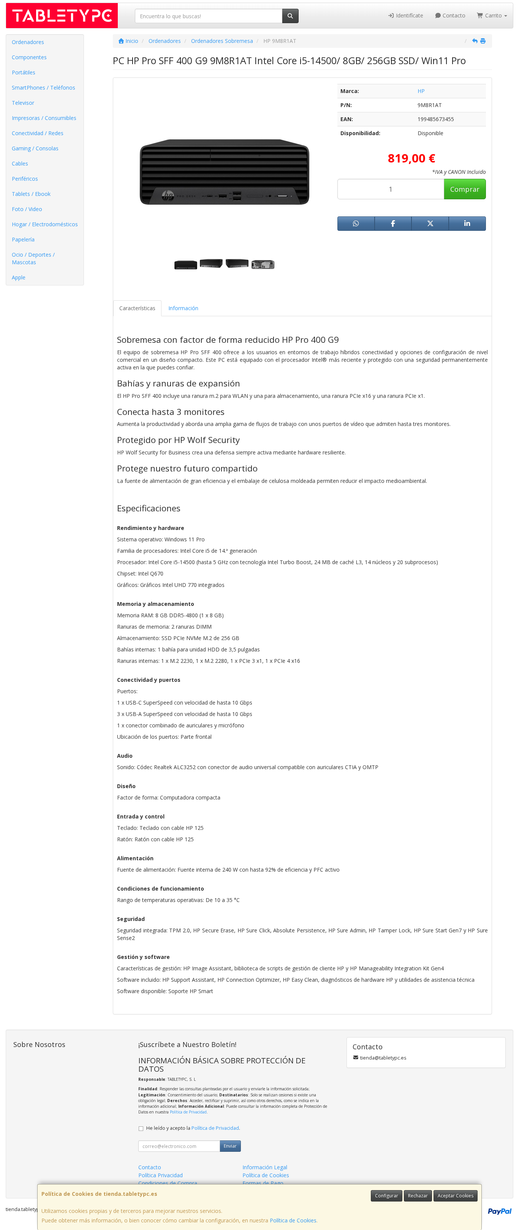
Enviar (230, 1146)
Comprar (464, 189)
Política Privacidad (160, 1175)
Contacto (453, 15)
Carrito (493, 15)
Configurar (386, 1195)
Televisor (23, 102)
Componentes (29, 57)
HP (421, 91)
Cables (20, 163)
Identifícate (408, 15)
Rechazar (418, 1195)
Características (137, 308)
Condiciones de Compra (167, 1183)
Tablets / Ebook (31, 193)
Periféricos (25, 178)
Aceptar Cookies (455, 1195)
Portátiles (23, 72)
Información (183, 308)
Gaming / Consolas (35, 148)
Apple (18, 277)
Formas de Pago (262, 1183)
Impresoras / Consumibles (44, 117)
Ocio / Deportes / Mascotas (33, 258)
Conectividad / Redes (37, 133)
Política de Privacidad (188, 1112)
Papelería (23, 239)
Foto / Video (27, 209)
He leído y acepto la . (193, 1128)
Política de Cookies (293, 1220)
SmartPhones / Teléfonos (43, 87)
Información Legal (264, 1167)
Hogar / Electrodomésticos (45, 224)
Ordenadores (28, 42)
